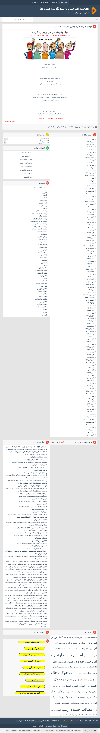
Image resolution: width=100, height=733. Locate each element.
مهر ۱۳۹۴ (90, 282)
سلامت (44, 260)
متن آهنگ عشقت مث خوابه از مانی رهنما (33, 496)
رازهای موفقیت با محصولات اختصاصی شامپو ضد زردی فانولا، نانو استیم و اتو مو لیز (25, 551)
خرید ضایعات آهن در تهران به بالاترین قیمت (32, 624)
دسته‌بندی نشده (41, 245)
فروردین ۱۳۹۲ (89, 360)
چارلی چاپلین (42, 237)
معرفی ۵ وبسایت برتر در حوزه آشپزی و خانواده (31, 572)
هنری (45, 312)
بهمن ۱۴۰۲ (90, 178)
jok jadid (80, 637)
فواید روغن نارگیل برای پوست (36, 546)
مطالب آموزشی (42, 289)
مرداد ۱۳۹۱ (90, 381)
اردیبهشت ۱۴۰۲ (88, 189)
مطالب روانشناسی (41, 299)
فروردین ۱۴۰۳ (89, 176)
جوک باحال (59, 672)
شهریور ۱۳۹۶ (89, 241)
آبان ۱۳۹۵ (90, 259)
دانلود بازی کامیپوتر (32, 654)
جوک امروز (71, 673)
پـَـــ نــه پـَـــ (43, 206)
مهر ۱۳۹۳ (90, 313)
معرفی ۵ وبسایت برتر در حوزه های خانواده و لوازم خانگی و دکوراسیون (25, 569)
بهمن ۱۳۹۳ (90, 303)
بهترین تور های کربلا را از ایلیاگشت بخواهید (32, 517)
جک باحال (56, 691)
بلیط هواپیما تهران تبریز (30, 693)
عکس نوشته (43, 276)
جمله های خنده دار (83, 673)
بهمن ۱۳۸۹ (90, 427)
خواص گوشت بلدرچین (39, 499)
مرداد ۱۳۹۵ (90, 264)
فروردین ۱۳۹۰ (89, 422)
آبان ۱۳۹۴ (90, 279)
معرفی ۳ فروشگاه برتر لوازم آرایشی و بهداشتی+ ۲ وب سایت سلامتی (25, 590)
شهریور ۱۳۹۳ (89, 316)
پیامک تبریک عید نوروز (39, 214)
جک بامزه (92, 697)
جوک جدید (66, 679)
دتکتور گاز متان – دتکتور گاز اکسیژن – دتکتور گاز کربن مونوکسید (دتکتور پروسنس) (25, 489)
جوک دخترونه (60, 686)
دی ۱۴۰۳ (91, 163)
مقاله (45, 310)
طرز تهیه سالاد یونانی (40, 512)
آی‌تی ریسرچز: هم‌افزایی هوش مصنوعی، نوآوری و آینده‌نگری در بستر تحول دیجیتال (25, 475)
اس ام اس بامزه (79, 643)
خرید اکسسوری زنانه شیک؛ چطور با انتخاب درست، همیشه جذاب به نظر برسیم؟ (25, 449)
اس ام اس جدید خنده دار (69, 648)
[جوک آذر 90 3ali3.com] (50, 62)
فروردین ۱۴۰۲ (89, 191)
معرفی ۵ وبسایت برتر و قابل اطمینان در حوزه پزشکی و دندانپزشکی (25, 582)
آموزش (44, 195)
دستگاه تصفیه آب (41, 538)
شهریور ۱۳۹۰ (89, 409)
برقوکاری (44, 626)
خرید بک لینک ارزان (26, 177)
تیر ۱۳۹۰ (91, 414)
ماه (57, 442)
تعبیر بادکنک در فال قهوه (38, 457)
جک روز (64, 697)
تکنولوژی (44, 234)
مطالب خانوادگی (41, 297)
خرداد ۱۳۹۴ (90, 292)
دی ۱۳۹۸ (91, 225)
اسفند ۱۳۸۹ (89, 425)
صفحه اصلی (63, 2)
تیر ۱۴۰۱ (91, 199)
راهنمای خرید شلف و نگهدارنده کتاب (34, 473)
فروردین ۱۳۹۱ (89, 391)
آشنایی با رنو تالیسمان (39, 541)
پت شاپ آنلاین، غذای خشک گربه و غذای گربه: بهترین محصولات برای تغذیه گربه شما (25, 481)
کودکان (44, 281)
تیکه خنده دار (63, 667)
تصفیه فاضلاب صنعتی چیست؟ (36, 478)
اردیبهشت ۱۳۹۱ (88, 388)
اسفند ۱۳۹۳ (89, 300)
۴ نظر (50, 127)
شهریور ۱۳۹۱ (89, 378)
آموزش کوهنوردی (32, 661)
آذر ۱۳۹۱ (90, 370)
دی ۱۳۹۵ (91, 253)
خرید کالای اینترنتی (32, 674)
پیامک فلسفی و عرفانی (39, 229)
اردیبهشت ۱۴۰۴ (88, 155)
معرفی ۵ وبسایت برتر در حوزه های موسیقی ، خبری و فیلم (27, 564)
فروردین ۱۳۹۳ (89, 329)
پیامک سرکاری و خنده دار (77, 127)
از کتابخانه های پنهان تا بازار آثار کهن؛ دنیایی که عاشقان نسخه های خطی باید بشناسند (25, 452)
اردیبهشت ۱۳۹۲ (88, 357)
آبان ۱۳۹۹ (90, 217)
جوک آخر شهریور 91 (47, 730)
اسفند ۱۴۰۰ (89, 204)
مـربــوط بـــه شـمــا (41, 284)
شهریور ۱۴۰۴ (89, 144)
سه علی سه (79, 703)
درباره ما (35, 2)
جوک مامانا (14, 730)
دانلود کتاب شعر (26, 153)
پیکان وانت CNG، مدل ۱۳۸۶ (36, 525)
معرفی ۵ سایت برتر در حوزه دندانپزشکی (33, 585)
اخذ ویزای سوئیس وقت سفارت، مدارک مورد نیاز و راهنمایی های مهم (25, 522)
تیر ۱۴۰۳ (91, 168)
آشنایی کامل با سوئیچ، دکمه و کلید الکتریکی (32, 528)
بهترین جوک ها (73, 667)
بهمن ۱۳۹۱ (90, 365)
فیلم (45, 278)
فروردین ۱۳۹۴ (89, 298)
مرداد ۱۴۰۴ (90, 147)
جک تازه (83, 697)
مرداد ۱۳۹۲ (90, 350)
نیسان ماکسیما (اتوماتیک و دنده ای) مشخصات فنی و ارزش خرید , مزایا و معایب (25, 595)
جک (64, 692)
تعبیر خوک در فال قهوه (39, 465)
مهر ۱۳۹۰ (90, 407)
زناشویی (44, 255)
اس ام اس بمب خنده (65, 643)
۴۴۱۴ (45, 190)
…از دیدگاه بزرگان (40, 188)
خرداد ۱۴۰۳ (90, 170)
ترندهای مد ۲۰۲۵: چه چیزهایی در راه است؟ (32, 494)
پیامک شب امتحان (41, 224)
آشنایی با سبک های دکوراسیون (36, 593)
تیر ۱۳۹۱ (91, 383)
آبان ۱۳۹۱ (90, 373)
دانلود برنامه (42, 242)
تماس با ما (44, 2)
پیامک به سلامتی (41, 211)
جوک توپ (77, 679)
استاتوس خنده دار (86, 667)
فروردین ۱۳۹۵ (89, 269)
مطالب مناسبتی (42, 307)
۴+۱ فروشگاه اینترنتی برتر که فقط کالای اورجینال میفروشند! (26, 588)
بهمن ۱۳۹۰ (90, 396)
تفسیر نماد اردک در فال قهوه (37, 460)
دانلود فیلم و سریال (32, 642)
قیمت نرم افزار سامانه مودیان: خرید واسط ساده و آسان (28, 533)
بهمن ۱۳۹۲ (90, 334)
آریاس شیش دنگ (41, 554)
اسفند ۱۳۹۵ (89, 248)
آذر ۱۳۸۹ (90, 433)
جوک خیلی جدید (75, 685)
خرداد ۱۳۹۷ (90, 233)
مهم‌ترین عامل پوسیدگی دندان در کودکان (33, 507)
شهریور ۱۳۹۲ (89, 347)
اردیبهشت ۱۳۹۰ (88, 420)
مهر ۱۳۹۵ (90, 261)
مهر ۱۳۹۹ (90, 220)
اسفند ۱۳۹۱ (89, 363)
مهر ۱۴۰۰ (90, 209)
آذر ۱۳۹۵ (90, 256)
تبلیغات (54, 2)
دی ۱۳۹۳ (91, 305)
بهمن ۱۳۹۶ (90, 235)
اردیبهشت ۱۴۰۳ (88, 173)
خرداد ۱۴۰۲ (90, 186)
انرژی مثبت (43, 203)
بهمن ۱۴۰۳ (90, 160)
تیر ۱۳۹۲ (91, 352)
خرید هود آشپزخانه (40, 559)
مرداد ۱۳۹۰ (90, 412)
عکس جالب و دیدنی (40, 271)
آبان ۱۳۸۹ (90, 435)
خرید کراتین (35, 680)
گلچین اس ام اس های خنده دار (70, 714)
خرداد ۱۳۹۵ (90, 266)
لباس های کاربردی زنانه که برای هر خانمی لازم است (29, 462)
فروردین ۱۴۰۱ (89, 202)
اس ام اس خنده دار (74, 655)
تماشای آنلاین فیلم (26, 163)
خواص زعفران (42, 504)
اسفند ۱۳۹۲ (89, 331)
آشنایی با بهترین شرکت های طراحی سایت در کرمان (30, 536)
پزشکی (44, 208)
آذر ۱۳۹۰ (90, 401)
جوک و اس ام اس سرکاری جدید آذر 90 (76, 26)
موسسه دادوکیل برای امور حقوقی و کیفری (32, 483)
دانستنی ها (43, 239)
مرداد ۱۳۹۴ (90, 287)
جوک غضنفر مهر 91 (25, 730)
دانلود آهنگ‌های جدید (26, 167)
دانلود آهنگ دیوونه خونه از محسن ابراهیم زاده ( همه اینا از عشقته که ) (25, 556)
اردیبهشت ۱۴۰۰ (88, 212)
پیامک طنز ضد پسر (40, 227)
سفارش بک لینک (26, 174)
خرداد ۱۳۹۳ (90, 324)
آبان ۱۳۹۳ (90, 311)
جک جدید (73, 697)
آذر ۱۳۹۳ (90, 308)
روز (61, 442)
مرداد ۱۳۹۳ (90, 318)
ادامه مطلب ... (10, 121)
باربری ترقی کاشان (41, 470)
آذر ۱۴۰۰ (90, 207)
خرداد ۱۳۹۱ (90, 386)
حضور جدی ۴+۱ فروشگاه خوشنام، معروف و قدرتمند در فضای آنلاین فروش (25, 562)
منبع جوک (61, 709)
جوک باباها (36, 730)
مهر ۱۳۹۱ (90, 375)
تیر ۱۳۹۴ (91, 290)
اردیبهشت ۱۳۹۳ (88, 326)
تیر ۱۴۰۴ (91, 150)
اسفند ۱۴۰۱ (89, 194)
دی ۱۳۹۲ (91, 337)
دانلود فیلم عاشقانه (26, 160)
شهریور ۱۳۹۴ (89, 285)
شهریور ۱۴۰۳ (89, 165)
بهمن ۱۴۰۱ (90, 196)
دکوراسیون (43, 247)
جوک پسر (78, 692)
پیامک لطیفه (84, 714)
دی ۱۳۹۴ (91, 274)
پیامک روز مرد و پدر (40, 219)
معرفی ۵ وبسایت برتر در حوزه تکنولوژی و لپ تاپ (30, 577)
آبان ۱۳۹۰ (90, 404)
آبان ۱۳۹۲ (90, 342)
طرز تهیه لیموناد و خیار (39, 509)
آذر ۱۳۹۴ (90, 277)
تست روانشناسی (41, 232)
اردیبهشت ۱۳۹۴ (88, 295)
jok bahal (72, 638)
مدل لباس (43, 286)
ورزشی (44, 315)
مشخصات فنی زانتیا (40, 520)
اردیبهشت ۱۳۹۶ (88, 246)
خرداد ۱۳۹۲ (90, 355)
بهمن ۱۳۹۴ (90, 272)
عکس (45, 265)
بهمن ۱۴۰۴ (90, 139)
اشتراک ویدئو (35, 648)
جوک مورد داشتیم (86, 692)
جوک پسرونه (70, 692)
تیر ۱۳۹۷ (91, 230)
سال (53, 442)
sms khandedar (91, 637)
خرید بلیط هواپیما (33, 686)
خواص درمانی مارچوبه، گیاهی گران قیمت (33, 502)
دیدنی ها (44, 250)
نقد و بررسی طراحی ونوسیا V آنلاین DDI (33, 468)
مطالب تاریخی (42, 291)
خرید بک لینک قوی (26, 170)
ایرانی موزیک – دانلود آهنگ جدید (35, 530)
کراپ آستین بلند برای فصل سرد (36, 455)
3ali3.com (63, 637)
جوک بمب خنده (90, 679)
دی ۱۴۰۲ (91, 181)
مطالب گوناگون (42, 304)
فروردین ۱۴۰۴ (89, 157)
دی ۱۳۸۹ (91, 430)
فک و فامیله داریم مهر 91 (64, 730)
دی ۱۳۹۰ (91, 399)
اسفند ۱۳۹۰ (89, 394)
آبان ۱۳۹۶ (90, 238)
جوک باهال (77, 730)
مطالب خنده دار (80, 709)
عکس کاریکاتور (42, 273)
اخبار (45, 198)
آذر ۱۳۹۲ (90, 339)
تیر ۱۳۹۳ (91, 321)
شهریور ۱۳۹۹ (89, 222)
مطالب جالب (43, 294)
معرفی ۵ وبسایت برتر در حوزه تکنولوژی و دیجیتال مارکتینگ (26, 575)
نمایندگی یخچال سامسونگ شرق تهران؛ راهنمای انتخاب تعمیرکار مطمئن (25, 447)
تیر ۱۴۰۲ (91, 183)
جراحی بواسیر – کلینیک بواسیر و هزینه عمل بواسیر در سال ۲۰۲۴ (25, 515)
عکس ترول (43, 268)
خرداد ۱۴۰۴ (90, 152)
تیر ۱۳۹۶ (91, 243)
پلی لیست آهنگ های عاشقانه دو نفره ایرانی (32, 543)
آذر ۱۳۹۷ (90, 228)
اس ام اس (43, 201)
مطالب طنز (43, 302)
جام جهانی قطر (26, 156)
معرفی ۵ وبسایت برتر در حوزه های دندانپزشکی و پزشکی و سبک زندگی (25, 580)
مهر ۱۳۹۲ (90, 344)
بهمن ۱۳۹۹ (90, 215)
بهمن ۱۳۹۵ (90, 251)
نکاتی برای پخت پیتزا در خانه (37, 549)
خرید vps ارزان (34, 667)
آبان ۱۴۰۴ (90, 142)
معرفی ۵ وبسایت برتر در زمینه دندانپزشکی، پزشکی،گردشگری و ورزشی (25, 567)
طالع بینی (44, 263)
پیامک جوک (90, 127)
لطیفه (72, 703)
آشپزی (44, 193)
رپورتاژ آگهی (42, 252)
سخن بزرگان (43, 258)
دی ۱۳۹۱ (91, 368)
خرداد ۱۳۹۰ (90, 417)
